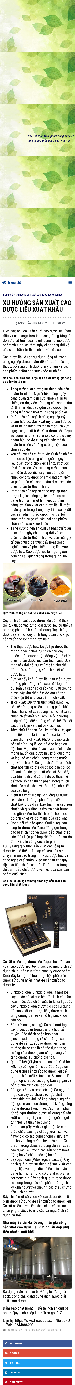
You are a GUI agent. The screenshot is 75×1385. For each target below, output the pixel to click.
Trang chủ (8, 294)
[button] (70, 282)
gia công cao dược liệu (21, 1330)
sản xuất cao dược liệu (49, 1330)
